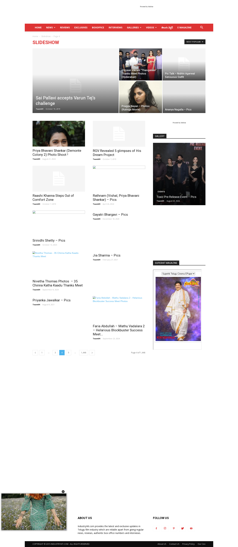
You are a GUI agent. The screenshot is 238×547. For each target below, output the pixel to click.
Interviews (115, 27)
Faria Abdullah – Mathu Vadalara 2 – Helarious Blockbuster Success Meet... (119, 330)
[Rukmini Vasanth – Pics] (179, 174)
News (49, 27)
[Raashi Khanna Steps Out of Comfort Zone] (59, 179)
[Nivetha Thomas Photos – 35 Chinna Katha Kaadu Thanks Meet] (59, 264)
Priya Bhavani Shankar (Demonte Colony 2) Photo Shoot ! (57, 153)
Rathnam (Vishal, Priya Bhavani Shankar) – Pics (116, 198)
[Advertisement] (179, 233)
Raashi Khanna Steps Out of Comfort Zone (53, 198)
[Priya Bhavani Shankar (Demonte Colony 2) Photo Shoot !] (59, 134)
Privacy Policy (188, 544)
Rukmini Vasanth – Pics (172, 197)
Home (35, 36)
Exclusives (80, 27)
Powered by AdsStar (146, 6)
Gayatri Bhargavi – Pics (110, 215)
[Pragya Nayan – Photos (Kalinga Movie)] (140, 97)
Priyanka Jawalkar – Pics (52, 300)
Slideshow (46, 36)
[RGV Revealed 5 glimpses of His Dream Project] (119, 134)
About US (162, 544)
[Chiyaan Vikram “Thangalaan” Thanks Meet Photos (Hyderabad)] (140, 64)
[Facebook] (156, 528)
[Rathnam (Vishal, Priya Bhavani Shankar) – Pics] (119, 179)
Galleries (133, 27)
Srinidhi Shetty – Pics (49, 240)
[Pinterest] (173, 528)
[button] (63, 491)
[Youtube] (191, 528)
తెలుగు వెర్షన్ (167, 27)
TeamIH (39, 109)
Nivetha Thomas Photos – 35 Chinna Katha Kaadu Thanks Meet (58, 283)
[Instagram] (165, 528)
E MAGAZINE (184, 27)
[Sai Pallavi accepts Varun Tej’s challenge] (76, 85)
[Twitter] (182, 528)
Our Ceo (201, 544)
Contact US (174, 544)
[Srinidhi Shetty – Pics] (59, 223)
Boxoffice (98, 27)
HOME (38, 27)
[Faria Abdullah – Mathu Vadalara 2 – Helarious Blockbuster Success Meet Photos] (119, 309)
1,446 (83, 352)
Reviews (65, 27)
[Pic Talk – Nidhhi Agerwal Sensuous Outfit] (184, 64)
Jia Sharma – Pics (106, 255)
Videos (150, 27)
